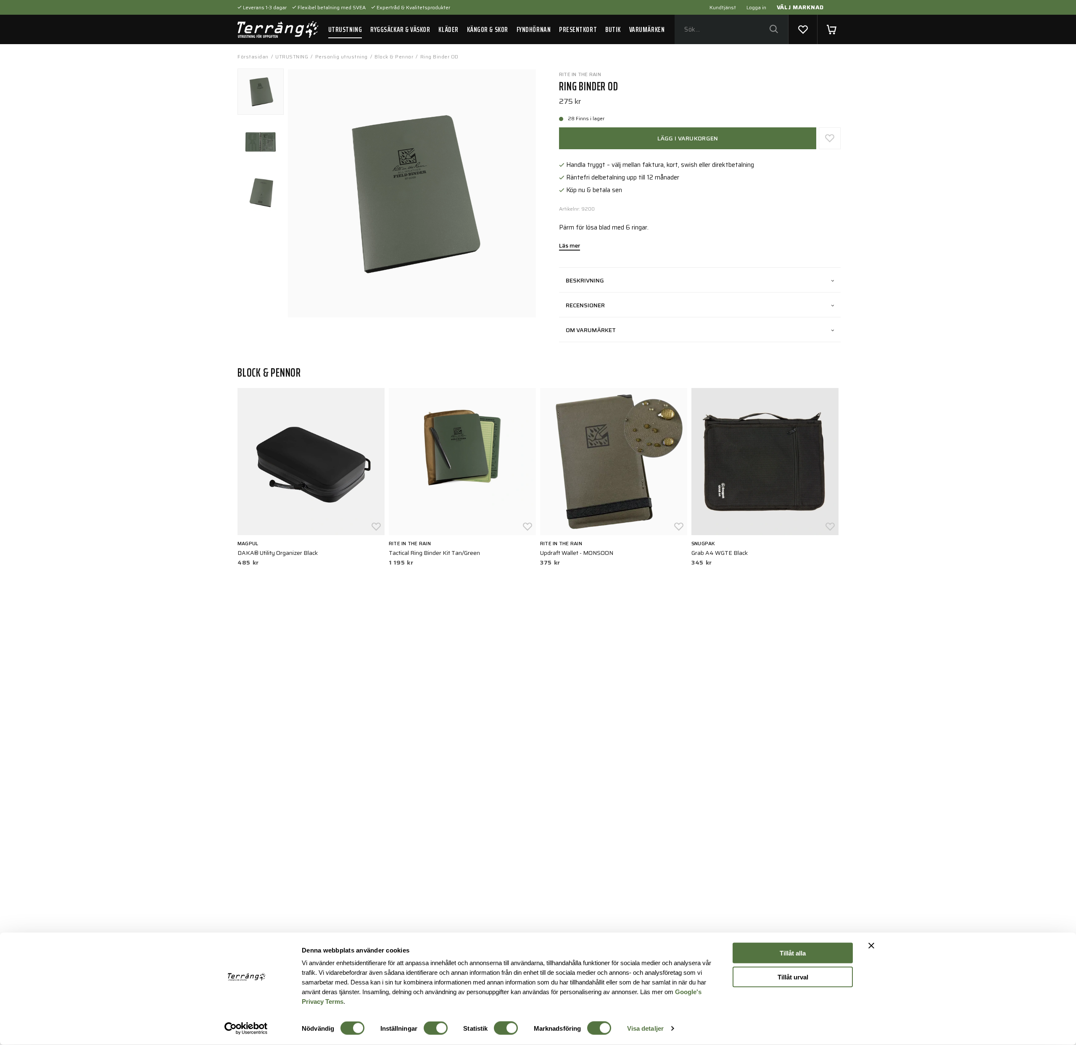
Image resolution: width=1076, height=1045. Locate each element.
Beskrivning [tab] (585, 280)
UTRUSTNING (345, 29)
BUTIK (613, 29)
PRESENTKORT (578, 29)
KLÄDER (448, 29)
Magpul (247, 543)
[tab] (260, 91)
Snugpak (703, 543)
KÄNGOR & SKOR (487, 29)
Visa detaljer (645, 1028)
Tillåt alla (793, 953)
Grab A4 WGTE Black (719, 552)
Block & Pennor (393, 57)
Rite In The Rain (580, 74)
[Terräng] (277, 29)
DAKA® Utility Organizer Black (277, 552)
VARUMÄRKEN (647, 29)
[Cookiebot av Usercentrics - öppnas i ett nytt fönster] (246, 1028)
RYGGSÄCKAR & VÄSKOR (400, 29)
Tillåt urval (793, 976)
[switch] (436, 1028)
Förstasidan (253, 57)
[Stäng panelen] (871, 946)
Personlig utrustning (341, 57)
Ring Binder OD (439, 57)
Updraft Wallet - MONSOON (576, 552)
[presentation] (260, 92)
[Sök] (773, 29)
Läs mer (569, 246)
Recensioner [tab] (585, 305)
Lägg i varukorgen (687, 138)
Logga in (756, 7)
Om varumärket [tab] (591, 330)
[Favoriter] (803, 29)
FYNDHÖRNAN (534, 29)
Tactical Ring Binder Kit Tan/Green (434, 552)
